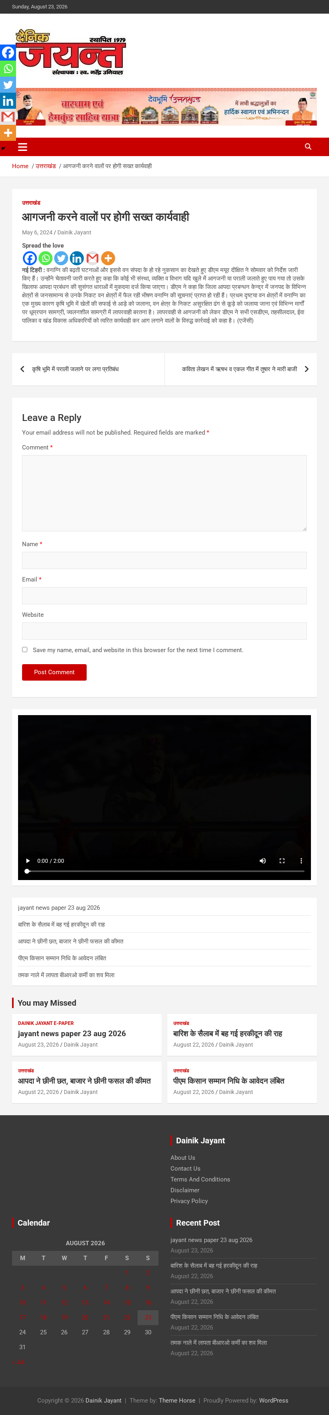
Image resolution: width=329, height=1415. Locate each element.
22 (127, 1317)
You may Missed (47, 1003)
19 (64, 1317)
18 (43, 1317)
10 (22, 1302)
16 (148, 1302)
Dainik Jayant (74, 232)
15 (127, 1302)
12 (64, 1302)
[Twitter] (61, 258)
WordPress (273, 1400)
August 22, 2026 (193, 1044)
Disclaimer (185, 1190)
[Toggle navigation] (22, 147)
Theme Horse (177, 1400)
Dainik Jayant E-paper (46, 1023)
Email (31, 579)
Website (33, 614)
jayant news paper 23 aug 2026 (59, 907)
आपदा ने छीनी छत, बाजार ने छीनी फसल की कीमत (70, 941)
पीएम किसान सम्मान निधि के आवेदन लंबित (62, 958)
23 (148, 1317)
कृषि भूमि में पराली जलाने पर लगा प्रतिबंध (75, 369)
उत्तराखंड (31, 202)
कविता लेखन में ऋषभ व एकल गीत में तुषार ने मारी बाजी (239, 369)
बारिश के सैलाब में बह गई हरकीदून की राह (61, 924)
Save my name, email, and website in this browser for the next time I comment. (138, 650)
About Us (183, 1157)
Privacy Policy (189, 1201)
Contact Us (186, 1168)
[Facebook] (30, 258)
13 (85, 1302)
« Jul (18, 1362)
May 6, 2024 (37, 232)
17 (22, 1317)
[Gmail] (92, 258)
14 (106, 1302)
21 (106, 1317)
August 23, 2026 (38, 1044)
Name (32, 544)
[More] (108, 258)
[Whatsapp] (46, 258)
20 (85, 1317)
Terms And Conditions (200, 1179)
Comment (37, 447)
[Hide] (3, 148)
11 (43, 1302)
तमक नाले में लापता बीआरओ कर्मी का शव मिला (66, 975)
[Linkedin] (77, 258)
